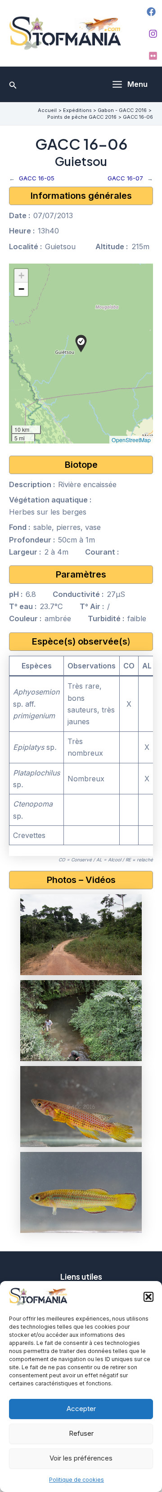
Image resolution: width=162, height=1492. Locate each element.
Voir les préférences (81, 1458)
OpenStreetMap (131, 440)
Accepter (81, 1408)
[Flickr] (153, 55)
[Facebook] (151, 11)
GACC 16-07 (125, 178)
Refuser (81, 1433)
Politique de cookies (76, 1479)
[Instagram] (153, 33)
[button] (148, 1296)
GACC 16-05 (36, 178)
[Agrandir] (130, 905)
